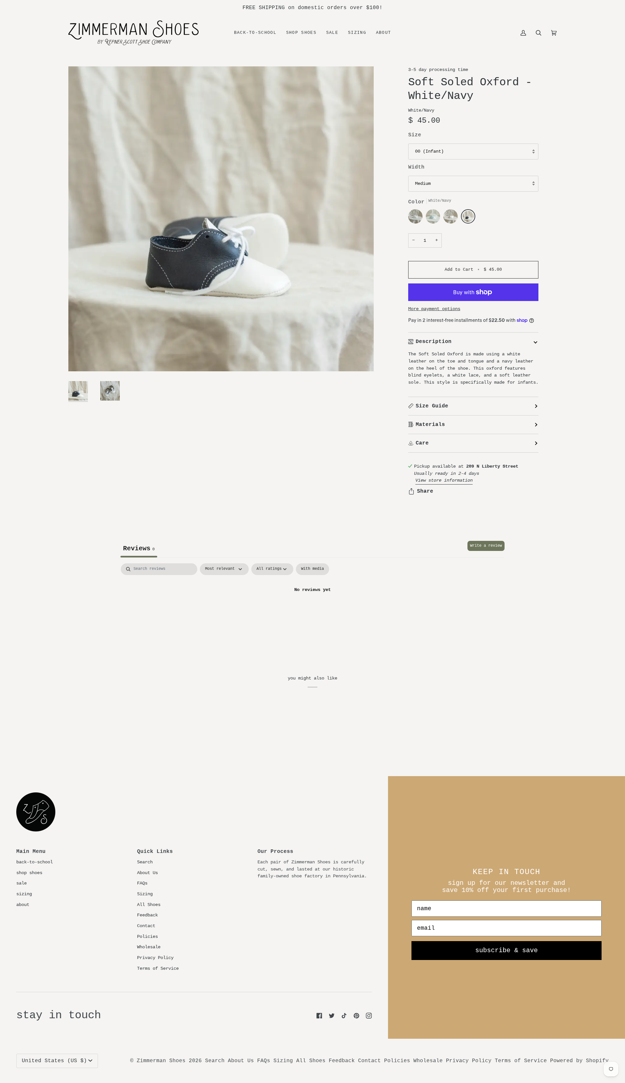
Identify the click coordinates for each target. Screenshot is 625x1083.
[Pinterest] (356, 1016)
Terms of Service (158, 968)
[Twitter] (332, 1016)
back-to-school (34, 862)
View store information (444, 480)
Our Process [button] (275, 852)
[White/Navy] (468, 218)
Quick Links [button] (155, 852)
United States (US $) (54, 1061)
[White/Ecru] (452, 218)
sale (21, 883)
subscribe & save (506, 950)
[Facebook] (319, 1016)
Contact (146, 925)
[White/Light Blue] (434, 218)
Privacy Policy (155, 957)
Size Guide (432, 406)
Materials (430, 425)
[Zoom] (221, 219)
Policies (147, 936)
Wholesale (148, 947)
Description (433, 342)
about (22, 904)
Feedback (147, 915)
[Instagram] (369, 1016)
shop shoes (29, 872)
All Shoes (148, 904)
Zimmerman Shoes (161, 1061)
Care (422, 443)
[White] (417, 218)
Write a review (486, 545)
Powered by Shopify (579, 1061)
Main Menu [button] (31, 852)
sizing (24, 894)
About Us (147, 872)
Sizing (145, 894)
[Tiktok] (344, 1016)
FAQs (142, 883)
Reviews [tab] (139, 548)
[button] (301, 33)
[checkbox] (312, 569)
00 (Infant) (429, 151)
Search (145, 862)
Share (425, 491)
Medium (423, 183)
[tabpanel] (312, 611)
